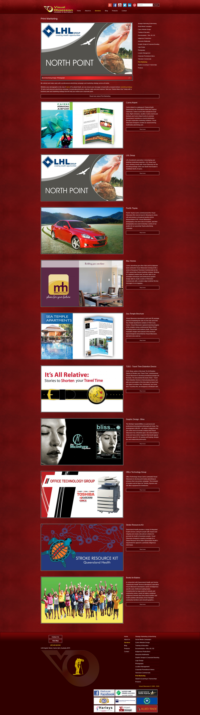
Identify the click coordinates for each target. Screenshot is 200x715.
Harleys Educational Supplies (104, 708)
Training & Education (144, 32)
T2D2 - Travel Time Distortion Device (141, 367)
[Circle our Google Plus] (110, 5)
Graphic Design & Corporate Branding (148, 44)
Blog (106, 11)
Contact (124, 11)
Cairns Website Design (144, 29)
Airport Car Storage (125, 708)
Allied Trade (147, 708)
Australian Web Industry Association (125, 693)
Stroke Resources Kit (134, 525)
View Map (55, 641)
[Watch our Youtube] (120, 5)
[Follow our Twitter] (125, 5)
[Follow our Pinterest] (134, 5)
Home (79, 11)
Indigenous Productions (144, 38)
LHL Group (130, 155)
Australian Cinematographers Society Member (104, 700)
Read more (143, 129)
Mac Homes (131, 261)
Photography (141, 50)
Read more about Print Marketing (100, 96)
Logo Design (141, 47)
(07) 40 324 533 (55, 645)
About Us (88, 11)
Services (98, 11)
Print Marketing (142, 62)
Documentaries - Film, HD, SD (146, 35)
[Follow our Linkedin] (129, 5)
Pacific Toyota (132, 208)
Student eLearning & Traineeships (147, 65)
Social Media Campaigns (145, 26)
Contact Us (55, 637)
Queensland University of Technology (125, 700)
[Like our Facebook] (115, 5)
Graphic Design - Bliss (135, 419)
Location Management (144, 53)
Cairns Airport (131, 103)
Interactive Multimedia (144, 41)
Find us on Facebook (104, 693)
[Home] (58, 9)
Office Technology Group (136, 472)
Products (115, 11)
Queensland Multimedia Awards (147, 693)
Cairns (68, 87)
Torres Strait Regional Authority (147, 700)
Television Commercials (144, 59)
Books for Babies (133, 578)
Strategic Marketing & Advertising (147, 23)
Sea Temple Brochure (135, 314)
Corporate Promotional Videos (146, 56)
